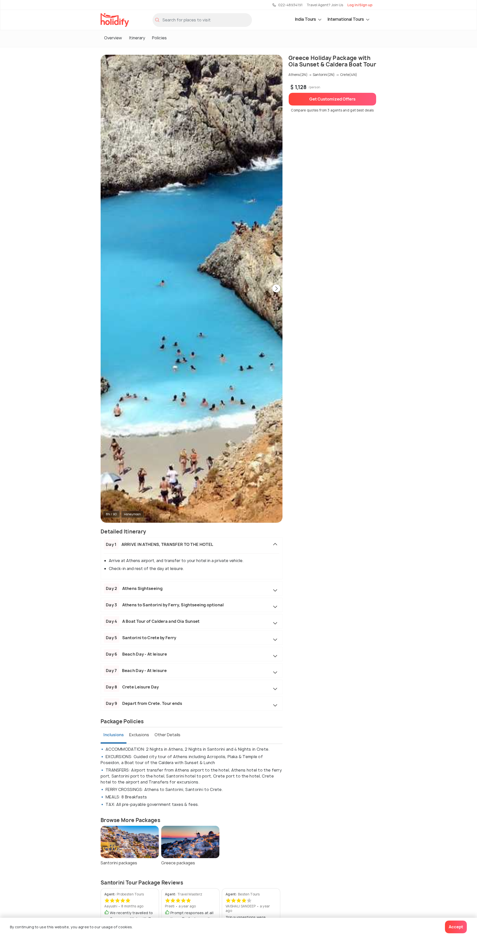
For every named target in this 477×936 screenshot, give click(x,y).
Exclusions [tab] (139, 734)
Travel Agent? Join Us (325, 4)
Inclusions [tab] (113, 734)
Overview (113, 38)
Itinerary (137, 38)
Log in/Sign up (359, 4)
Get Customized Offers (332, 99)
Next (276, 289)
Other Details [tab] (167, 734)
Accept (456, 927)
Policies (159, 38)
